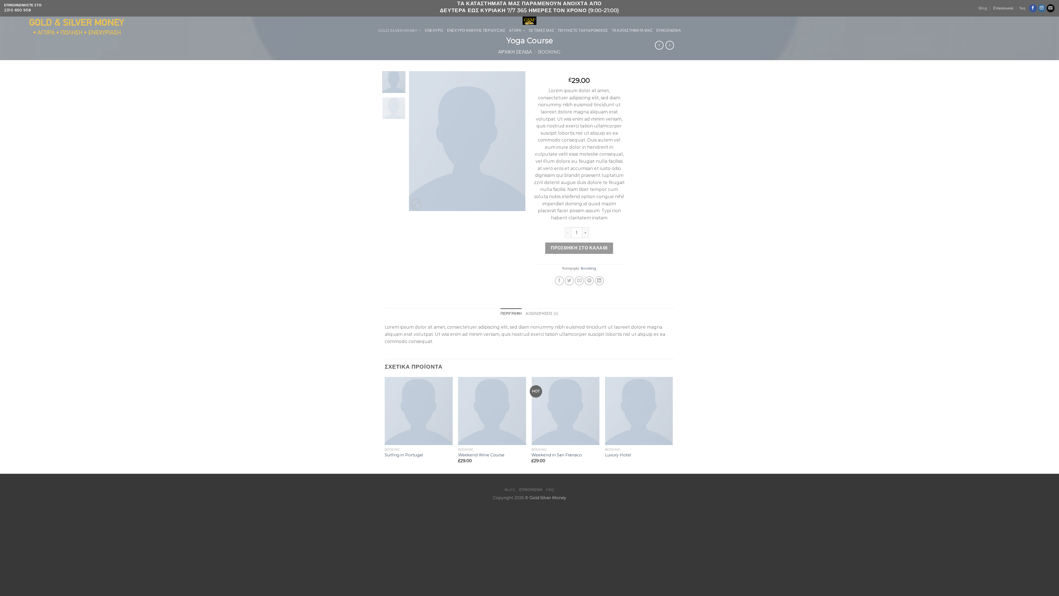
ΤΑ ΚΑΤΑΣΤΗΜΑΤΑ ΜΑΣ (632, 30)
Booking (549, 52)
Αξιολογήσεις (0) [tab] (542, 314)
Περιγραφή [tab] (511, 314)
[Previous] (418, 141)
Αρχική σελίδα (515, 52)
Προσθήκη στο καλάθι (579, 248)
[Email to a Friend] (579, 280)
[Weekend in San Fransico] (565, 411)
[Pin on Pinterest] (589, 280)
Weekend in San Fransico (556, 455)
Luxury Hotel (618, 455)
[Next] (516, 141)
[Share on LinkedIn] (599, 280)
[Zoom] (416, 204)
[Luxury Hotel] (639, 411)
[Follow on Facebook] (1033, 8)
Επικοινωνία (1003, 8)
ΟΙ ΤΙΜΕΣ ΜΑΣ (541, 30)
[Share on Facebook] (559, 280)
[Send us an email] (1051, 8)
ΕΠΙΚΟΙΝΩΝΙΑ (668, 30)
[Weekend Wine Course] (492, 411)
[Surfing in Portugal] (419, 411)
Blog (982, 8)
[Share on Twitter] (569, 280)
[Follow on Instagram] (1042, 8)
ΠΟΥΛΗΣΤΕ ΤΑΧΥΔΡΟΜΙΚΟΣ (583, 30)
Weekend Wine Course (481, 455)
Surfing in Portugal (404, 455)
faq (1022, 8)
